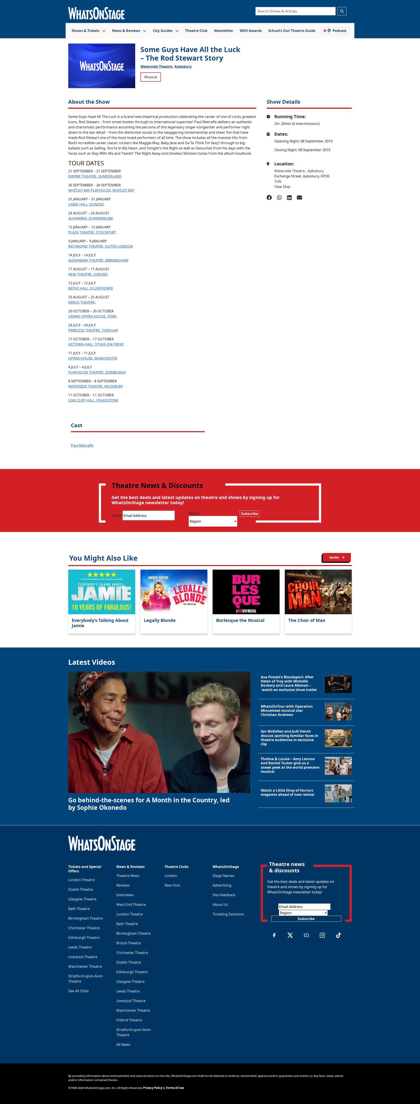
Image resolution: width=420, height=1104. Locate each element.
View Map (282, 186)
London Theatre (81, 879)
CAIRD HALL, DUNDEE (86, 204)
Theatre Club (196, 30)
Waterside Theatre (290, 170)
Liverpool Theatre (82, 956)
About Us (220, 904)
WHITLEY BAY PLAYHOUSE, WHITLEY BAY (101, 190)
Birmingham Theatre (85, 918)
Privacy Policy (152, 1088)
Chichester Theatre (84, 928)
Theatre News (127, 875)
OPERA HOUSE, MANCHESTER (92, 358)
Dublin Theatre (80, 889)
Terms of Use (175, 1088)
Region (194, 513)
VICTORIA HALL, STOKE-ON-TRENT (96, 344)
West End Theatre (131, 904)
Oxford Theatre (129, 1020)
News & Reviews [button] (126, 30)
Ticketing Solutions (228, 914)
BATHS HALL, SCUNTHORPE (90, 288)
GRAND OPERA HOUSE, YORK (92, 316)
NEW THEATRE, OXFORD (88, 274)
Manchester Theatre (85, 966)
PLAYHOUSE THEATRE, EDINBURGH (97, 372)
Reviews (123, 885)
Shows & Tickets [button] (86, 30)
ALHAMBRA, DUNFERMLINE (90, 218)
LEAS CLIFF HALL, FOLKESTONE (93, 400)
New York (172, 885)
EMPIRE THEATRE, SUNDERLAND (94, 176)
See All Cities (78, 991)
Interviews (125, 894)
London (170, 875)
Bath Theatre (79, 908)
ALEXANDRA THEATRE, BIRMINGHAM (98, 260)
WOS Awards (251, 30)
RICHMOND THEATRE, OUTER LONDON (100, 246)
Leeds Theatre (80, 947)
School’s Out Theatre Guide (291, 30)
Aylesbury (183, 66)
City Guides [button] (163, 30)
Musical (150, 77)
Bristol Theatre (128, 943)
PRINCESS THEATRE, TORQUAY (93, 330)
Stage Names (223, 875)
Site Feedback (224, 894)
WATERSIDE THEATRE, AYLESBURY (95, 386)
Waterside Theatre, (156, 66)
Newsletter (223, 30)
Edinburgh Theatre (84, 937)
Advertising (222, 885)
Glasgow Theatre (82, 899)
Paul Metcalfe (82, 445)
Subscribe (249, 513)
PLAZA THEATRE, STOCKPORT (92, 232)
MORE (334, 557)
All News (123, 1044)
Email (117, 515)
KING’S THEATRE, (82, 302)
